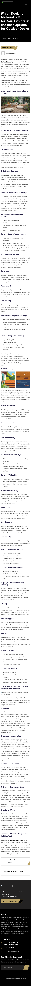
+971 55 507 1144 (9, 947)
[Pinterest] (4, 984)
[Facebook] (7, 984)
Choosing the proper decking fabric (12, 840)
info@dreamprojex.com (11, 951)
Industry (18, 860)
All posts (13, 871)
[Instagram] (1, 984)
